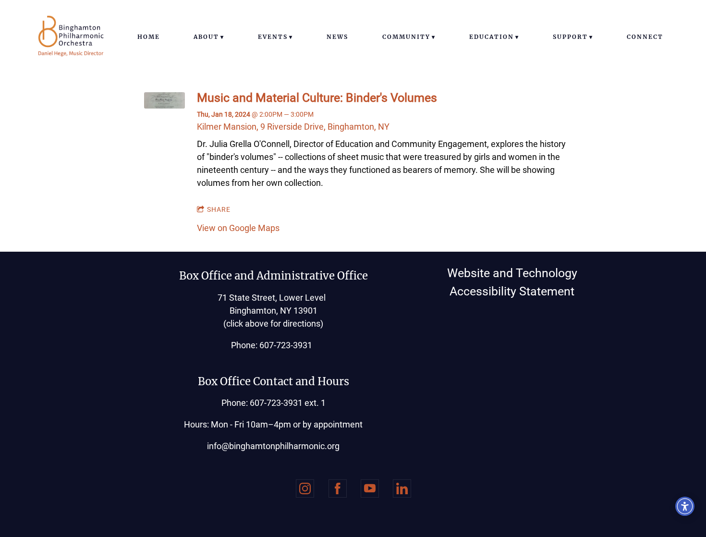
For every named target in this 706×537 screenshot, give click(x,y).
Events (273, 36)
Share (219, 209)
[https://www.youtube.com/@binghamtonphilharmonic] (370, 488)
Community (406, 36)
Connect (645, 36)
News (337, 36)
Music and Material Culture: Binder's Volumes (317, 98)
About (206, 36)
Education (491, 36)
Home (148, 36)
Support (570, 36)
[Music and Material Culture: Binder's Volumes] (164, 105)
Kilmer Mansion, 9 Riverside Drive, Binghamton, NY (293, 127)
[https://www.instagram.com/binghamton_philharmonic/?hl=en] (305, 488)
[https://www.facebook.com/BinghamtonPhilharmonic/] (338, 488)
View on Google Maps (238, 228)
